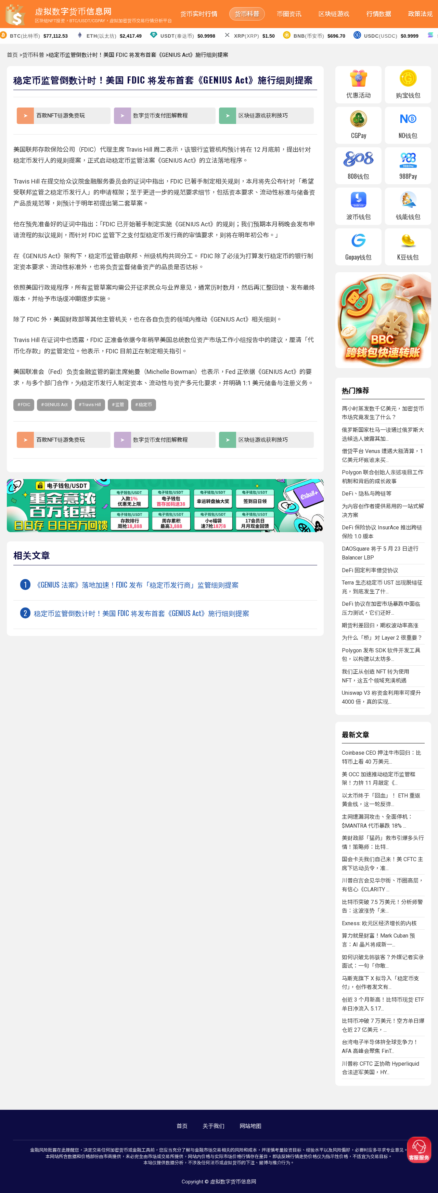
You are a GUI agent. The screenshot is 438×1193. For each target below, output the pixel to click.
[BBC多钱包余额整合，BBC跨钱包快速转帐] (383, 366)
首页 (12, 55)
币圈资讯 (289, 13)
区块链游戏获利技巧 (263, 115)
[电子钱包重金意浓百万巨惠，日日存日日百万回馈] (165, 530)
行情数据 (378, 13)
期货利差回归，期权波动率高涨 (380, 625)
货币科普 (247, 13)
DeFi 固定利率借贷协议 (370, 570)
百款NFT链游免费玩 (60, 115)
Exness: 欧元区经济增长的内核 (379, 923)
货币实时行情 (198, 13)
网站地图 (250, 1126)
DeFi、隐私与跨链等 (366, 493)
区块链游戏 (334, 13)
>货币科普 (32, 55)
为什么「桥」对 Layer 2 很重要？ (382, 638)
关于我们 (213, 1126)
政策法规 (420, 13)
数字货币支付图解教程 (160, 115)
